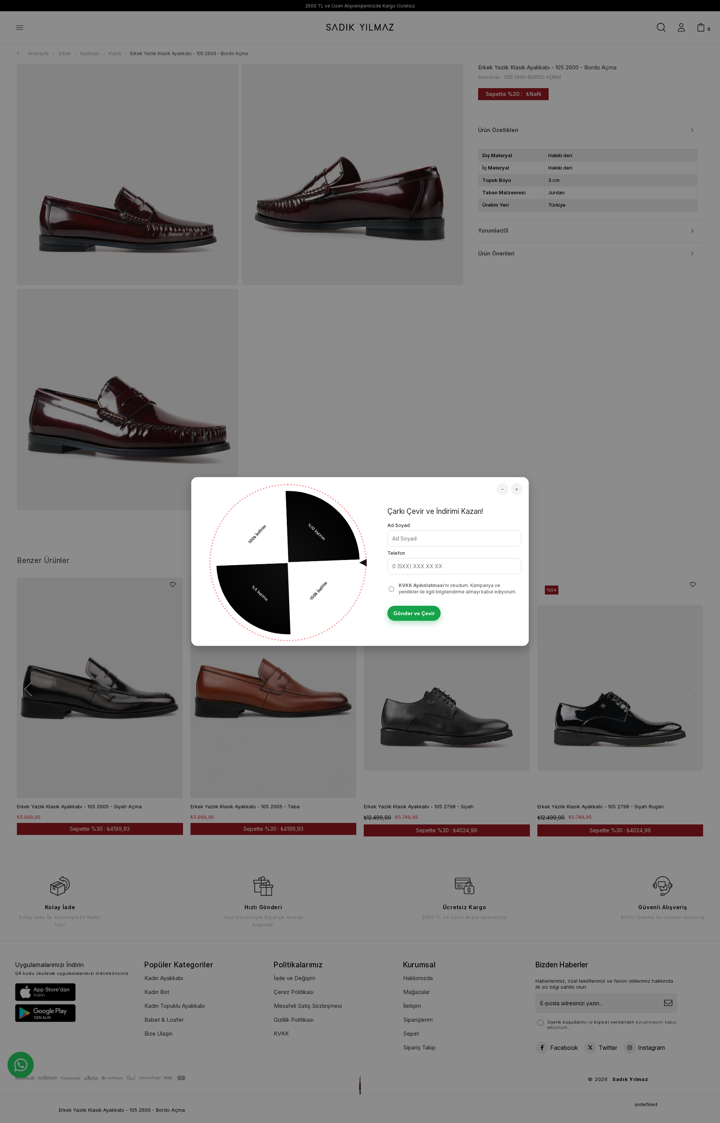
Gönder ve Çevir (414, 613)
